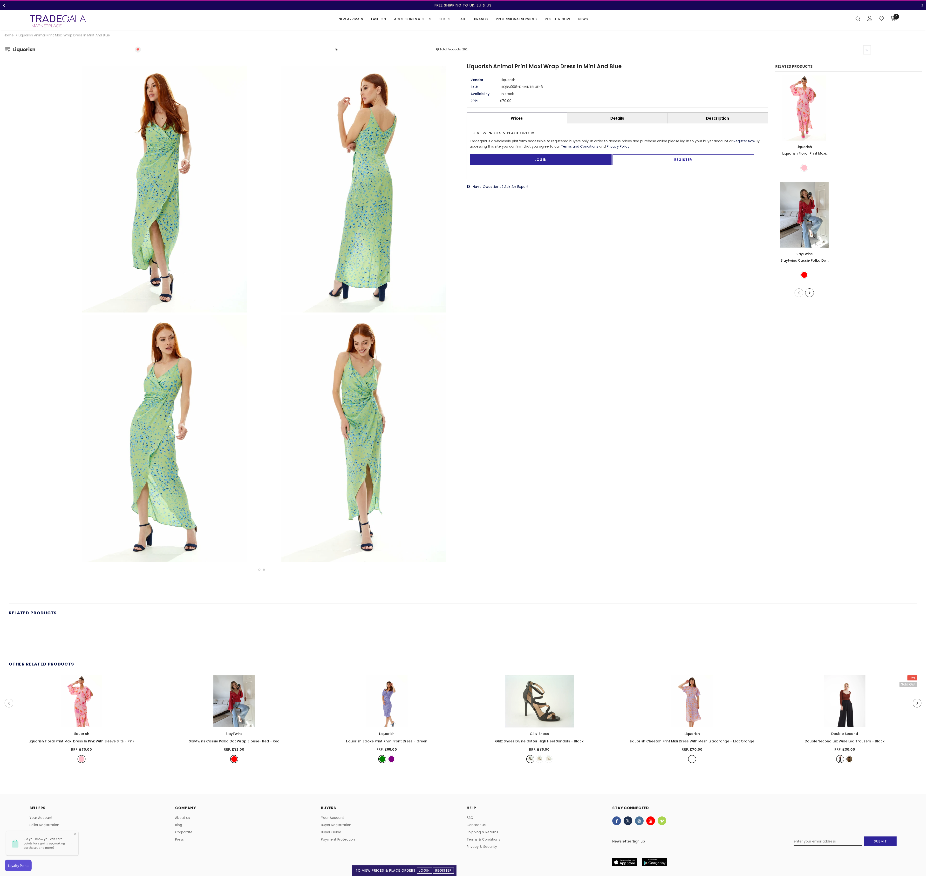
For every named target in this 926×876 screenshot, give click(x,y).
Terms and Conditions (579, 146)
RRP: (473, 100)
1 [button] (259, 570)
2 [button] (264, 570)
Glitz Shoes (539, 733)
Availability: (480, 93)
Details (617, 118)
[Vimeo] (662, 820)
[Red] (804, 274)
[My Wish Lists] (881, 18)
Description (717, 118)
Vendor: (477, 79)
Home (9, 35)
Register (443, 870)
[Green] (382, 759)
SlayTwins (804, 253)
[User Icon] (869, 18)
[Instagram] (639, 820)
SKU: (474, 86)
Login (424, 870)
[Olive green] (849, 759)
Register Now (744, 141)
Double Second (844, 733)
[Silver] (548, 759)
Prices (517, 118)
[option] (463, 5)
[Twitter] (628, 820)
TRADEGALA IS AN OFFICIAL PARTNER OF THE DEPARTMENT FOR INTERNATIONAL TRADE (463, 5)
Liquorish (804, 146)
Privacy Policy (618, 146)
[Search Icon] (858, 18)
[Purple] (391, 759)
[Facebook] (616, 820)
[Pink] (804, 167)
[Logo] (57, 21)
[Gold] (539, 759)
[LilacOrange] (692, 759)
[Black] (530, 759)
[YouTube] (650, 820)
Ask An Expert (516, 186)
